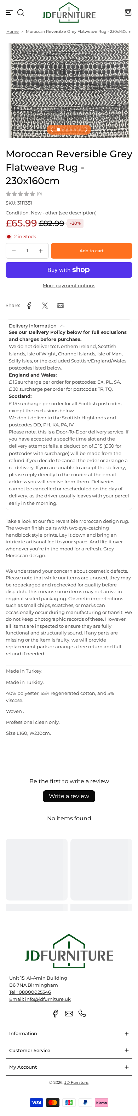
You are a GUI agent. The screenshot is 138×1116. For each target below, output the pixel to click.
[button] (20, 12)
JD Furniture (76, 1082)
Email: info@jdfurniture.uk (40, 999)
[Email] (69, 1013)
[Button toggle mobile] (10, 12)
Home (12, 31)
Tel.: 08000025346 (30, 992)
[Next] (86, 130)
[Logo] (69, 12)
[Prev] (52, 130)
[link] (29, 305)
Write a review (69, 796)
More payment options (69, 285)
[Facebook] (55, 1013)
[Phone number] (82, 1013)
